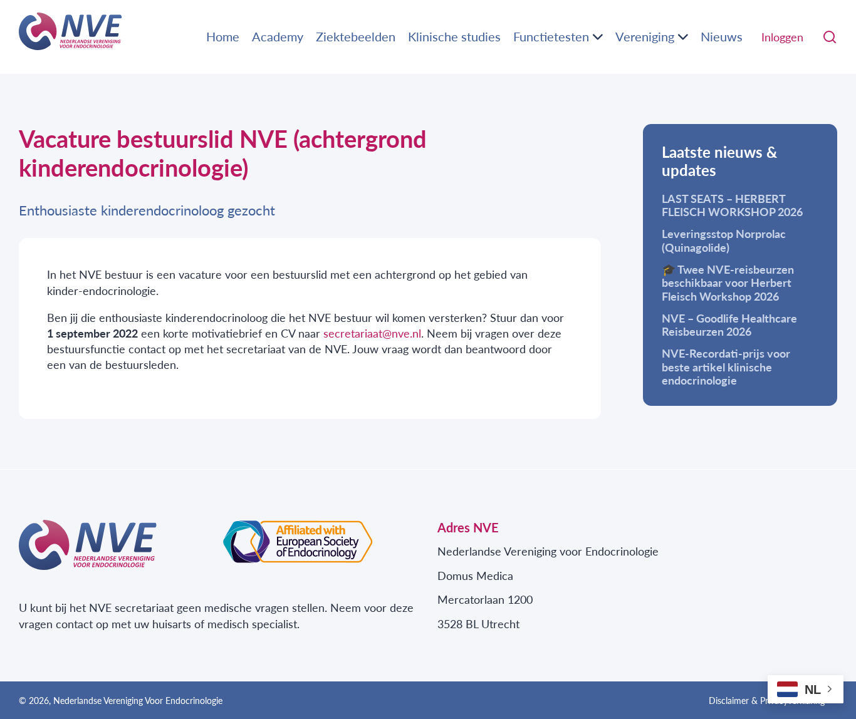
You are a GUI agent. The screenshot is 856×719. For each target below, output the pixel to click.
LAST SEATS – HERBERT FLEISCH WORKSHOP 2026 (732, 205)
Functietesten (551, 36)
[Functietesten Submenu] (598, 36)
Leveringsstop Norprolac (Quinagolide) (724, 240)
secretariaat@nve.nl (372, 333)
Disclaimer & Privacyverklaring (767, 700)
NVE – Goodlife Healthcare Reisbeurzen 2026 (729, 324)
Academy (277, 36)
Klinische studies (454, 36)
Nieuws (722, 36)
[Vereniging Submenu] (683, 36)
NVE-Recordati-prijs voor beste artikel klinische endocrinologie (726, 366)
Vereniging (644, 36)
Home (222, 36)
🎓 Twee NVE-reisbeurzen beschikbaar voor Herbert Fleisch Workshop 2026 (728, 282)
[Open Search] (829, 37)
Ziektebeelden (355, 36)
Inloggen (782, 36)
